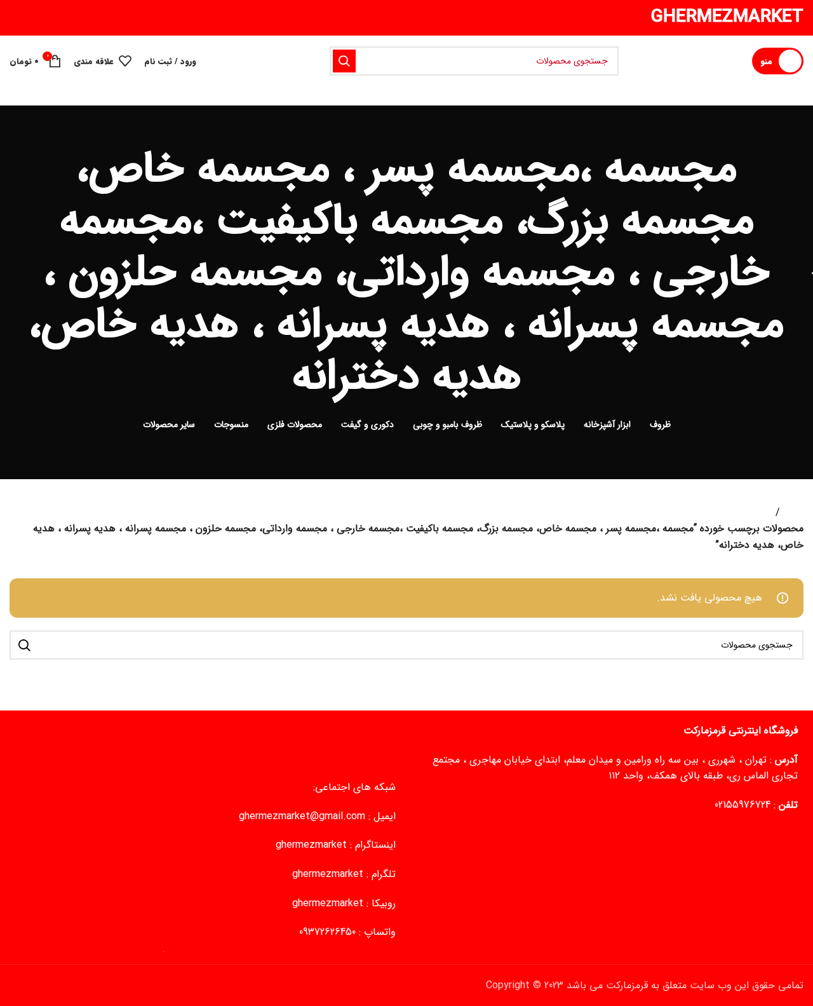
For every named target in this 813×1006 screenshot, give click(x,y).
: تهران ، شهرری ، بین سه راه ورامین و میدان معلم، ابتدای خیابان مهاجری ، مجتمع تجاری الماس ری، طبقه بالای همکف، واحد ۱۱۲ (615, 768)
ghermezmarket (311, 845)
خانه (794, 512)
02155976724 (742, 805)
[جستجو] (344, 61)
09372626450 (327, 932)
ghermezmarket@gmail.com (302, 816)
